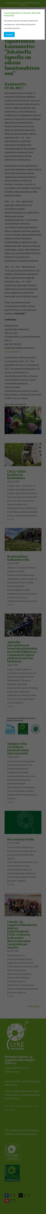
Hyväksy (9, 34)
